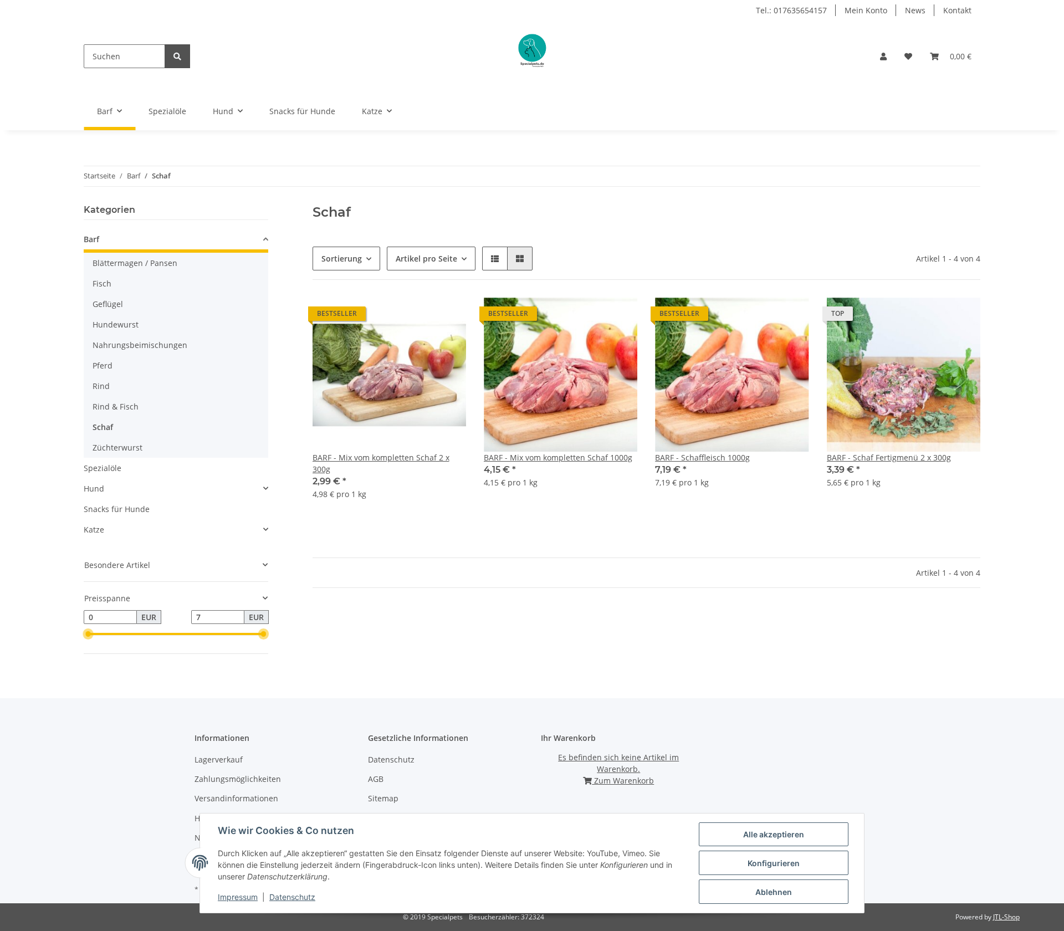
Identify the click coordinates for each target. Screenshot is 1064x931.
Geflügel (108, 304)
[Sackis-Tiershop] (530, 56)
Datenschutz (391, 759)
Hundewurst (116, 324)
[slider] (88, 634)
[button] (883, 56)
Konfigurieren (774, 863)
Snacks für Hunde (117, 509)
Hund (94, 488)
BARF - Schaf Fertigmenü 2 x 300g (889, 457)
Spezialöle (102, 468)
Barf (91, 239)
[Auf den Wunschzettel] (447, 316)
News (915, 10)
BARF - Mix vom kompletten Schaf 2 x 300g (381, 463)
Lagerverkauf (219, 759)
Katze (94, 529)
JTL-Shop (1006, 917)
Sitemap (383, 798)
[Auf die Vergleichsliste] (418, 316)
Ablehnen (773, 892)
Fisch (102, 283)
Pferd (102, 365)
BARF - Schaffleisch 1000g (702, 457)
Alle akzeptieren (773, 834)
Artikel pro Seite (426, 258)
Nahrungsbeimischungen (140, 345)
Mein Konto (866, 10)
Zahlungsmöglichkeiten (238, 779)
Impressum (238, 897)
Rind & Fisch (116, 406)
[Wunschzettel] (908, 56)
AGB (375, 779)
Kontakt (957, 10)
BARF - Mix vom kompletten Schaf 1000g (558, 457)
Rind (101, 386)
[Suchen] (177, 56)
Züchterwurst (117, 447)
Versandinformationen (236, 798)
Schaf (103, 427)
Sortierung (341, 258)
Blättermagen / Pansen (135, 263)
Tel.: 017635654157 (791, 10)
